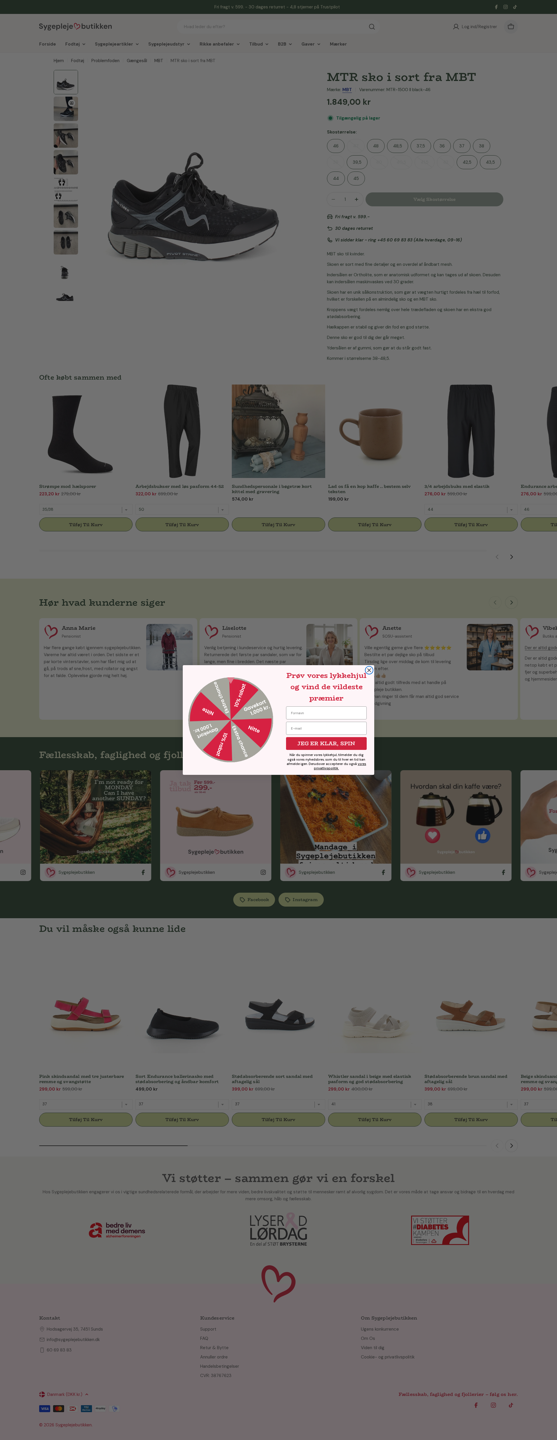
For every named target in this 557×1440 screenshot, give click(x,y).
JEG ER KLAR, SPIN (326, 743)
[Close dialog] (369, 670)
